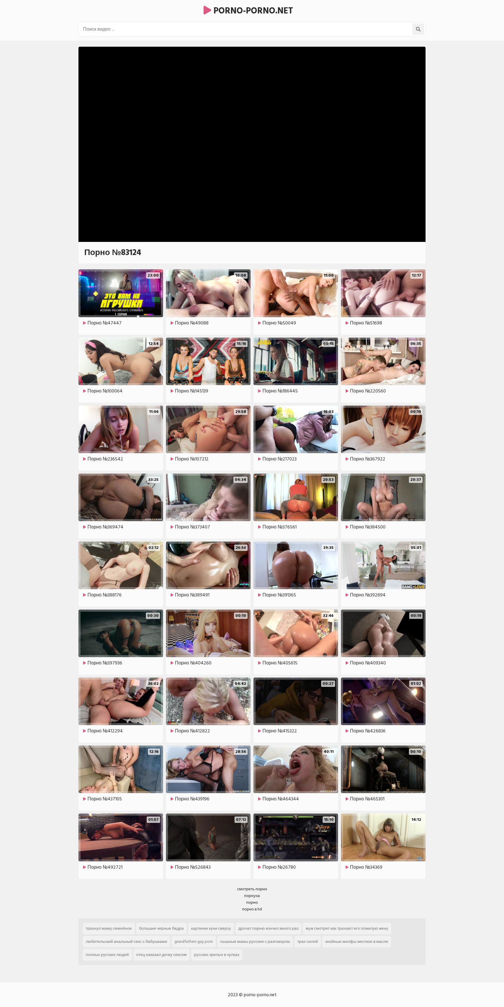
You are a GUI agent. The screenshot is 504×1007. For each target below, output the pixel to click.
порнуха (252, 895)
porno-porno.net (252, 11)
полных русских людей (107, 954)
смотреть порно (252, 889)
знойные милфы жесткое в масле (356, 941)
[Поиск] (418, 29)
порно (252, 902)
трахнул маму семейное (109, 928)
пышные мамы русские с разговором (255, 941)
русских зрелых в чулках (216, 954)
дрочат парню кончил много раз (268, 928)
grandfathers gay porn (193, 941)
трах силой (307, 941)
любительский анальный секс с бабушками (126, 941)
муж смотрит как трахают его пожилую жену (347, 928)
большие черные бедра (161, 928)
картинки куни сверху (211, 928)
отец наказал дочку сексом (161, 954)
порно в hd (252, 909)
